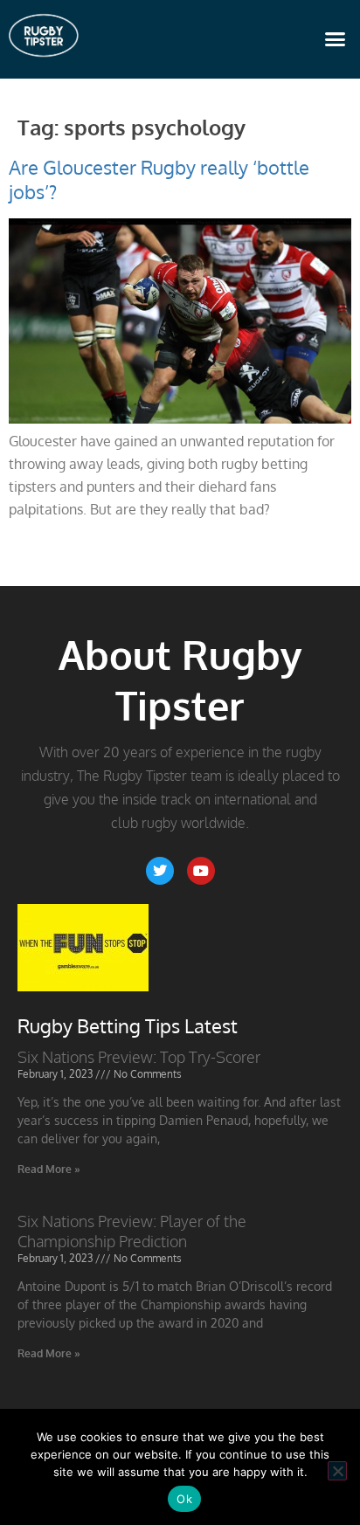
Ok (184, 1499)
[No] (337, 1470)
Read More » (48, 1169)
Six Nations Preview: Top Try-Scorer (138, 1056)
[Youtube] (201, 871)
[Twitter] (160, 871)
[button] (335, 39)
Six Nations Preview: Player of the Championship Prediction (131, 1231)
